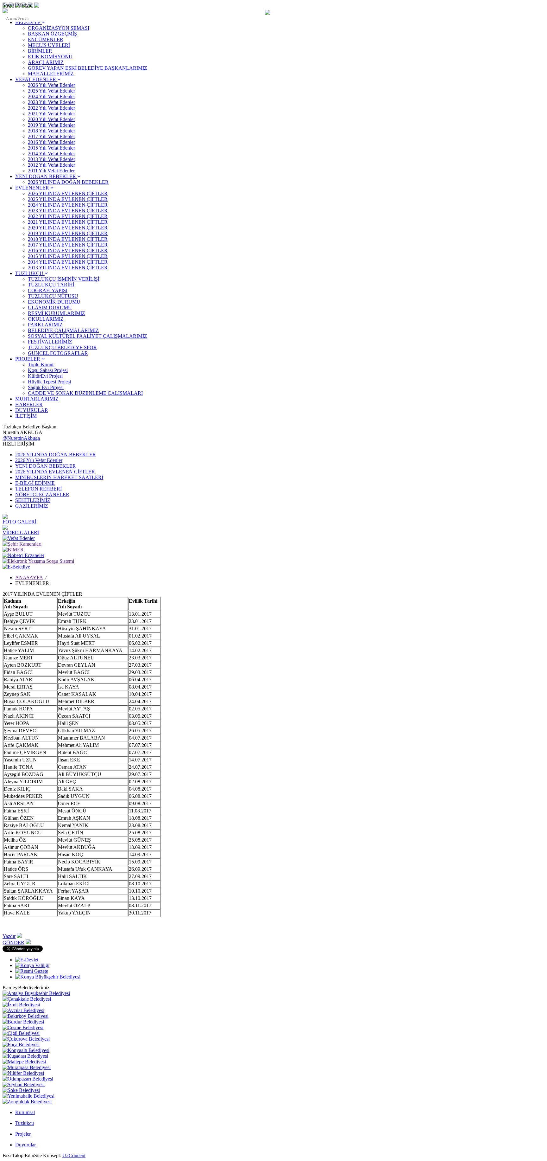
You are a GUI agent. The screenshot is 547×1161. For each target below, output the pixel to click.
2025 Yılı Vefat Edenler (51, 90)
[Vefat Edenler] (19, 538)
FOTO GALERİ (19, 521)
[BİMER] (13, 549)
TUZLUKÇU (30, 273)
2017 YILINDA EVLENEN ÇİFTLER (68, 244)
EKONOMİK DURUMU (54, 302)
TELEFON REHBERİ (38, 488)
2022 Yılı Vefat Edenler (51, 108)
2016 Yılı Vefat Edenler (51, 142)
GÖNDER (13, 942)
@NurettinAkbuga (21, 438)
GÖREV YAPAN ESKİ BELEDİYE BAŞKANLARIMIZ (87, 68)
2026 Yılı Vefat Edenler (51, 85)
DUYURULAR (31, 410)
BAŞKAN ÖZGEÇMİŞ (52, 33)
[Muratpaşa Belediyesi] (27, 1067)
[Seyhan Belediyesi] (24, 1084)
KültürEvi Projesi (45, 376)
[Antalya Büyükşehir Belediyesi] (36, 993)
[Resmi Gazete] (31, 971)
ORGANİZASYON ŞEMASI (58, 28)
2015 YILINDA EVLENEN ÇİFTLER (68, 256)
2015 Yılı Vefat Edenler (51, 148)
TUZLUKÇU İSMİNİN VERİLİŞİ (63, 279)
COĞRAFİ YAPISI (47, 290)
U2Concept (73, 1155)
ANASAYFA (29, 577)
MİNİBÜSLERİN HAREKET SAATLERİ (59, 477)
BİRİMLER (40, 51)
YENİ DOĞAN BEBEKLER (46, 176)
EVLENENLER (32, 187)
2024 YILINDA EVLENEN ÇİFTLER (68, 205)
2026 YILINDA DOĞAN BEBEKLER (68, 182)
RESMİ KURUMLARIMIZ (56, 313)
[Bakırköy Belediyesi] (25, 1016)
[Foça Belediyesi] (21, 1044)
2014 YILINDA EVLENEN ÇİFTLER (68, 262)
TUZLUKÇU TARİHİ (51, 284)
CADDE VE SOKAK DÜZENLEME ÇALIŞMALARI (85, 393)
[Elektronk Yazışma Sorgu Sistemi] (38, 561)
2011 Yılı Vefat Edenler (51, 170)
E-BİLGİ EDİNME (35, 483)
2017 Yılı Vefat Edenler (51, 136)
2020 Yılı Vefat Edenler (51, 119)
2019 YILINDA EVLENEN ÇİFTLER (68, 233)
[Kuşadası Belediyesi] (25, 1056)
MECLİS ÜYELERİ (49, 45)
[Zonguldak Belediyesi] (27, 1101)
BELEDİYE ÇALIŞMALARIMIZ (63, 330)
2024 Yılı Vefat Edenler (51, 96)
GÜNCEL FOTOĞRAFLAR (58, 353)
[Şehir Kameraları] (22, 544)
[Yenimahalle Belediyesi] (28, 1096)
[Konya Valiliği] (32, 965)
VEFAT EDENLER (36, 79)
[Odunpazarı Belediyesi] (28, 1078)
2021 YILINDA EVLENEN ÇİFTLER (68, 222)
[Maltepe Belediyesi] (24, 1061)
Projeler (23, 1134)
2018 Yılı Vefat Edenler (51, 130)
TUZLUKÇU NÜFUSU (53, 296)
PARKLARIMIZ (45, 324)
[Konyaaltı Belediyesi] (26, 1050)
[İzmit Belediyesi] (21, 1004)
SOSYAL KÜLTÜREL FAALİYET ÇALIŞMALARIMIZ (87, 336)
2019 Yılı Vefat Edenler (51, 125)
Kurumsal (25, 1112)
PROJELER (28, 359)
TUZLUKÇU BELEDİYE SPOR (62, 347)
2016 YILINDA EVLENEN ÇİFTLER (68, 250)
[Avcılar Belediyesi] (23, 1010)
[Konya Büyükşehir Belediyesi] (47, 976)
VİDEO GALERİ (21, 532)
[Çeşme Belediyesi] (23, 1027)
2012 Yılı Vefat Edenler (51, 165)
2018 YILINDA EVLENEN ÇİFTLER (68, 239)
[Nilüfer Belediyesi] (23, 1073)
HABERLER (29, 404)
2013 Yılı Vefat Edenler (51, 159)
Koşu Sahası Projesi (48, 370)
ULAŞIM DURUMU (50, 307)
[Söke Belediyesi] (21, 1090)
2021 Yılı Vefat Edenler (51, 113)
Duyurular (25, 1144)
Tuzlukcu (24, 1123)
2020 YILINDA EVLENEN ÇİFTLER (68, 227)
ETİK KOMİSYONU (50, 56)
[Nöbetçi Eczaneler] (23, 555)
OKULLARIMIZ (46, 319)
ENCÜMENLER (45, 39)
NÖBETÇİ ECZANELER (42, 494)
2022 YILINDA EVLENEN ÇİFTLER (68, 216)
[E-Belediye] (16, 566)
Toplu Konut (40, 364)
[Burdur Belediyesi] (23, 1021)
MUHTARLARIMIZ (37, 398)
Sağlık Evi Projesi (46, 387)
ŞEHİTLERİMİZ (32, 500)
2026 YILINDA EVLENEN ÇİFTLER (68, 193)
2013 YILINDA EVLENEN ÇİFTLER (68, 267)
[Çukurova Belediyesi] (26, 1039)
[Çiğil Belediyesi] (21, 1033)
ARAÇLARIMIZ (46, 62)
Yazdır (9, 936)
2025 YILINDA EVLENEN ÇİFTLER (68, 199)
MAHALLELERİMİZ (51, 73)
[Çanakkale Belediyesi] (27, 999)
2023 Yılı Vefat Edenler (51, 102)
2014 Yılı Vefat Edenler (51, 153)
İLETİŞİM (26, 416)
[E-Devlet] (26, 959)
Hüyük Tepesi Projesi (49, 381)
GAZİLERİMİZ (31, 506)
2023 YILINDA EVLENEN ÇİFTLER (68, 210)
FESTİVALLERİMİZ (50, 341)
